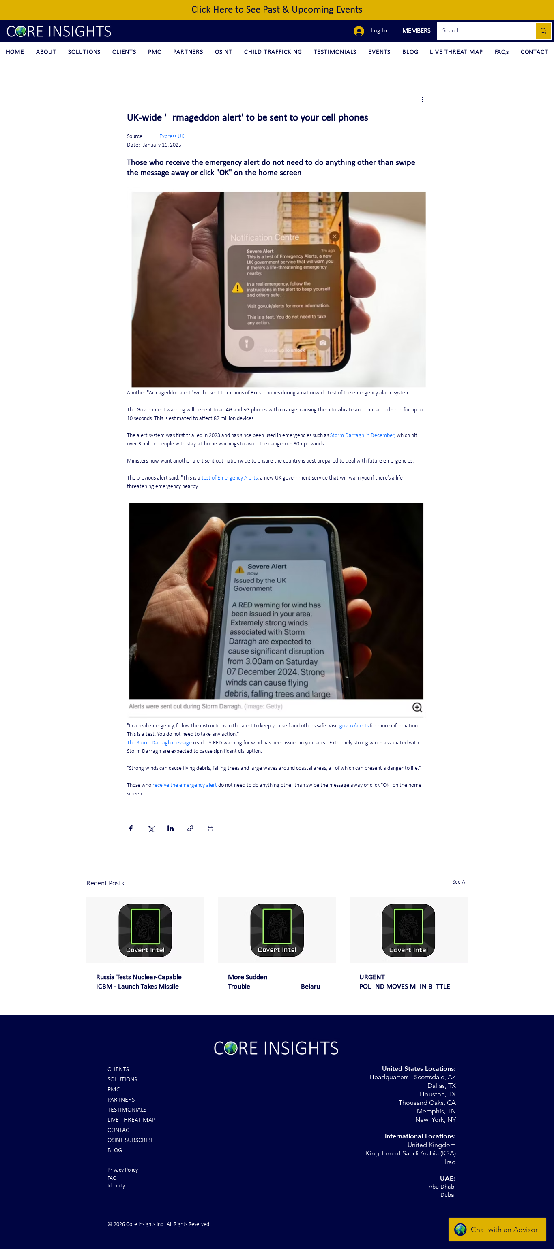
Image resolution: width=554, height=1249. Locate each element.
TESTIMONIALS (126, 1110)
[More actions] (422, 99)
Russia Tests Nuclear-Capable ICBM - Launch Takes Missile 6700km (139, 982)
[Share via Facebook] (131, 828)
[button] (415, 31)
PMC (113, 1090)
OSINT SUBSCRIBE (130, 1140)
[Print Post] (210, 828)
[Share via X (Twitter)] (151, 828)
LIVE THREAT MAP (131, 1120)
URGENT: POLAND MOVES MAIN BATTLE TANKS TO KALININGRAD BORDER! (404, 982)
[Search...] (543, 31)
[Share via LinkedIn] (170, 828)
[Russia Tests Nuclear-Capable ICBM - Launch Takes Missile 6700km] (145, 930)
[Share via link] (190, 828)
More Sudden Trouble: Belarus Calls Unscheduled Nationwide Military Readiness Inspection (275, 982)
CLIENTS (118, 1069)
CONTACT (120, 1130)
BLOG (114, 1150)
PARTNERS (121, 1100)
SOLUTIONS (122, 1079)
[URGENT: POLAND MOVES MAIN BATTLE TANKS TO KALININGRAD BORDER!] (409, 930)
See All (460, 882)
